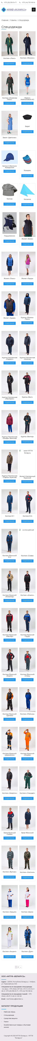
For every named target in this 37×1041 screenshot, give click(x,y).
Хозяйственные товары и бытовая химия (17, 1026)
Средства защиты (11, 1018)
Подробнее (9, 64)
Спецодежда (9, 1015)
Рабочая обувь (9, 1012)
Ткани (6, 1022)
